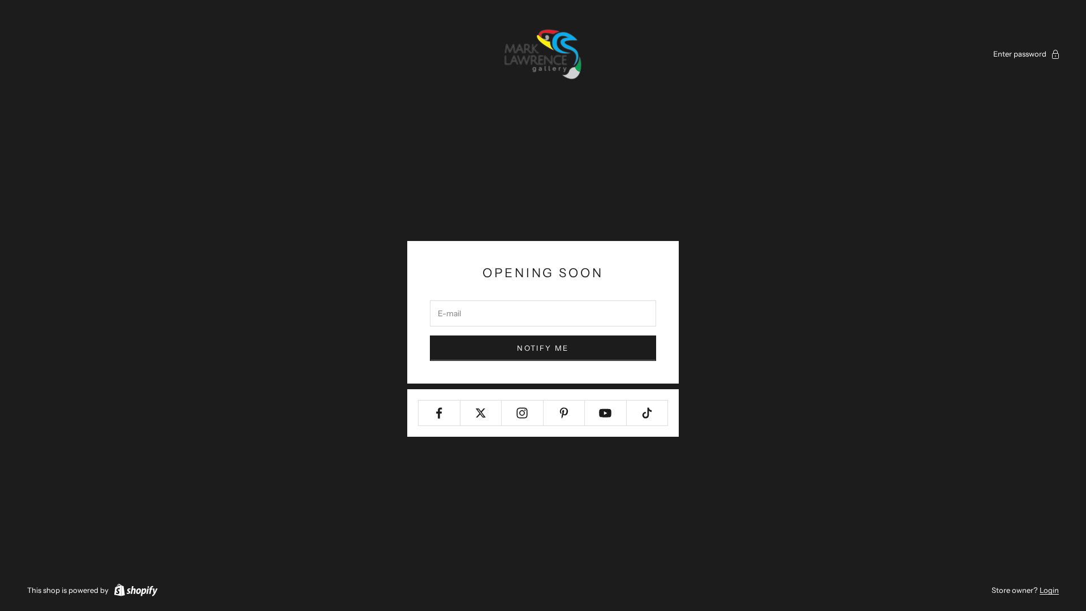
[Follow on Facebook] (439, 413)
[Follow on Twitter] (481, 413)
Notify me (542, 347)
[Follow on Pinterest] (564, 413)
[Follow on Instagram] (522, 413)
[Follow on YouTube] (605, 413)
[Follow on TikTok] (647, 413)
